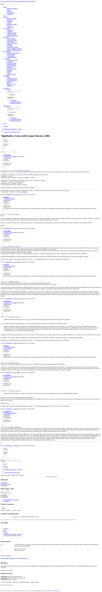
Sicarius (3, 508)
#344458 (20, 170)
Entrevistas (10, 70)
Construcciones (11, 55)
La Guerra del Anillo (12, 60)
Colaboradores (10, 13)
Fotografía (9, 45)
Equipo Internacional (12, 35)
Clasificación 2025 (11, 34)
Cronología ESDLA (12, 80)
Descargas (9, 11)
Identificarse (10, 97)
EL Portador (7, 155)
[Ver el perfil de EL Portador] (10, 156)
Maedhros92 (7, 411)
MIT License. (39, 590)
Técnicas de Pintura (12, 40)
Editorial (9, 71)
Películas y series (11, 84)
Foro (5, 15)
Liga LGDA (7, 28)
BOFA (8, 77)
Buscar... (3, 4)
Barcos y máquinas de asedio (14, 48)
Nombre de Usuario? (15, 103)
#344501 (11, 390)
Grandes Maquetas (11, 57)
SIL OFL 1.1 (57, 590)
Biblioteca (9, 86)
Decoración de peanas (12, 47)
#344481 (11, 362)
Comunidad (7, 58)
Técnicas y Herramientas (13, 53)
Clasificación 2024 (11, 33)
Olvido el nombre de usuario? (11, 499)
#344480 (11, 316)
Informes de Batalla (12, 24)
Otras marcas (10, 27)
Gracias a (47, 476)
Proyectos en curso (11, 68)
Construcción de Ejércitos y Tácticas (13, 129)
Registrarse (6, 501)
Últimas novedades (12, 18)
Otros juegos (10, 81)
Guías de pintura (11, 38)
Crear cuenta (13, 100)
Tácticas (9, 23)
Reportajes (9, 67)
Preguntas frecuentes (12, 8)
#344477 (11, 246)
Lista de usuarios (11, 74)
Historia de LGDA (11, 63)
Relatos (9, 83)
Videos (9, 73)
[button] (7, 88)
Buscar (9, 10)
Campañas (9, 21)
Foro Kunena (53, 476)
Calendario (10, 31)
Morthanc (6, 197)
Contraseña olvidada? (15, 102)
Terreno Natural (11, 54)
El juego (6, 17)
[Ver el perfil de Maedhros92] (10, 413)
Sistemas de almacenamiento (14, 50)
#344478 (11, 281)
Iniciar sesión (4, 497)
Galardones (10, 61)
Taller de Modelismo (12, 43)
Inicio (5, 7)
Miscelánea (6, 76)
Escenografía (7, 51)
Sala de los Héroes (11, 65)
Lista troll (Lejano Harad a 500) (12, 132)
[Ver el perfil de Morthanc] (9, 198)
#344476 (11, 214)
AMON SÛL (10, 30)
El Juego (6, 126)
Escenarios (9, 20)
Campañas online (11, 64)
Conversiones (10, 41)
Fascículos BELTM (12, 78)
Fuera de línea (7, 158)
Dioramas (9, 44)
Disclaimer (9, 14)
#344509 (11, 427)
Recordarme (4, 495)
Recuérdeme (12, 94)
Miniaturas (6, 37)
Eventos (9, 25)
